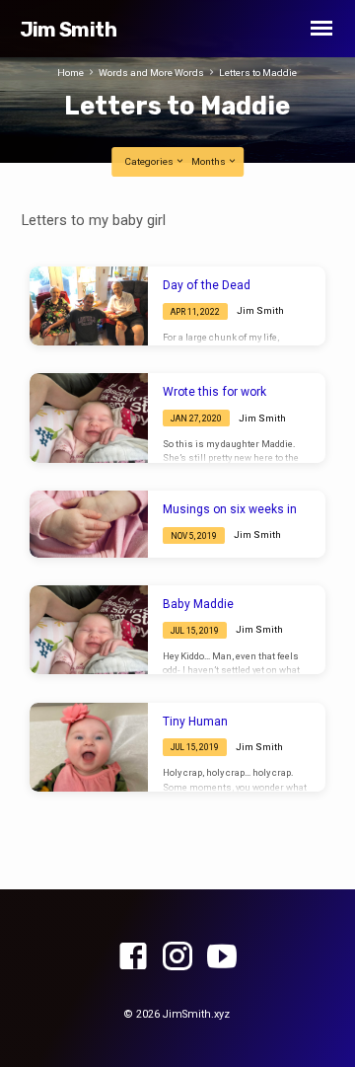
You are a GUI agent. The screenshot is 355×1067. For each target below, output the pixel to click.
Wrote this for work (214, 392)
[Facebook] (133, 957)
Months (209, 161)
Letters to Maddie (258, 72)
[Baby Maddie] (89, 629)
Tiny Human (195, 721)
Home (70, 72)
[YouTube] (222, 957)
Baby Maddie (198, 604)
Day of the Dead (206, 285)
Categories (150, 161)
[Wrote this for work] (89, 417)
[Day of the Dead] (89, 306)
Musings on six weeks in (230, 509)
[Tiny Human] (89, 747)
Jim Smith (68, 29)
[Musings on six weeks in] (89, 524)
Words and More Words (151, 72)
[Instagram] (177, 957)
